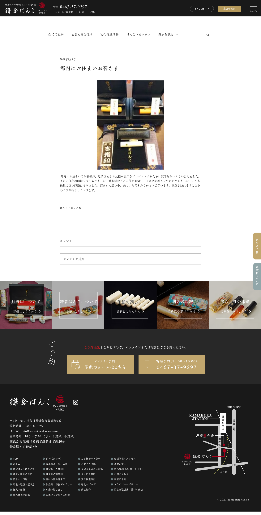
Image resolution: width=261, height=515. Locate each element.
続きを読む (166, 34)
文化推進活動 (109, 34)
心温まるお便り (82, 34)
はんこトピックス (138, 34)
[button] (257, 276)
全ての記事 (56, 34)
